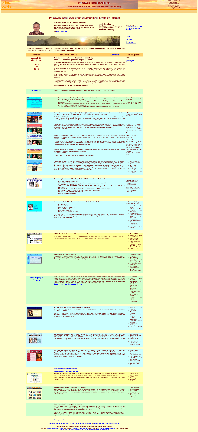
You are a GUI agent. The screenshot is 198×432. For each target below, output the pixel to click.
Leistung (71, 423)
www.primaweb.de (52, 428)
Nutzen (65, 423)
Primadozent (36, 91)
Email (61, 428)
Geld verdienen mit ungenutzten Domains (66, 371)
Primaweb (75, 428)
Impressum (129, 39)
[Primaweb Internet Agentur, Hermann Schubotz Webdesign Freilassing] (6, 9)
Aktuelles (52, 423)
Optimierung (80, 423)
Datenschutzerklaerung (112, 423)
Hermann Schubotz (61, 31)
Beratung (59, 423)
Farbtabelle (129, 62)
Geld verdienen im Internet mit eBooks (65, 368)
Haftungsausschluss (60, 420)
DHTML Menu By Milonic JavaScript (71, 429)
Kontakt (128, 36)
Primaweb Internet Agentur (106, 428)
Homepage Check (36, 279)
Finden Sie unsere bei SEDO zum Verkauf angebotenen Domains (134, 28)
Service (95, 423)
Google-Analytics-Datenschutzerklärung (96, 429)
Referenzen (88, 423)
